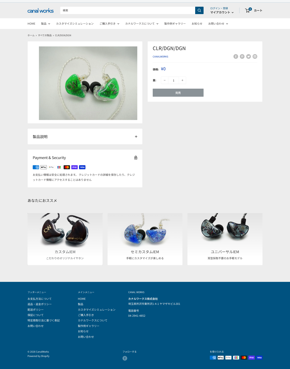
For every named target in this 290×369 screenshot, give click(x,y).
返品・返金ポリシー (40, 304)
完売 (178, 93)
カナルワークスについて (140, 23)
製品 (43, 23)
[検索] (199, 10)
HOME (31, 23)
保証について (36, 315)
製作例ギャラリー (175, 23)
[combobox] (127, 10)
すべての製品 (45, 35)
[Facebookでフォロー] (125, 358)
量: (154, 80)
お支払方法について (40, 299)
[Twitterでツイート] (248, 56)
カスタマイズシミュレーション (75, 23)
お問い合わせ (216, 23)
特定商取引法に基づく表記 (44, 320)
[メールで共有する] (255, 56)
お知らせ (197, 23)
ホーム (31, 35)
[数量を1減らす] (164, 80)
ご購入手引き (108, 23)
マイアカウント (220, 12)
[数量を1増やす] (182, 80)
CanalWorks (160, 56)
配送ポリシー (36, 310)
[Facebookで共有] (235, 56)
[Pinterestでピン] (242, 56)
